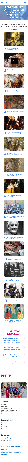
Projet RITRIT (4, 406)
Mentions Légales (15, 446)
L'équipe (3, 404)
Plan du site (4, 413)
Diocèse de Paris (13, 452)
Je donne (3, 422)
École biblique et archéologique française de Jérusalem (9, 411)
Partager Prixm (5, 426)
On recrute (4, 428)
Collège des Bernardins (7, 408)
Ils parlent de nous (6, 440)
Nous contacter (5, 424)
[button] (25, 2)
